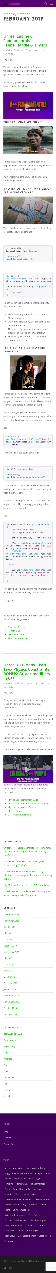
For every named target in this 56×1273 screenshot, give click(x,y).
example (17, 1178)
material (8, 1194)
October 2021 (10, 927)
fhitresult (28, 1178)
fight (38, 1178)
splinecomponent (21, 1209)
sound (43, 1204)
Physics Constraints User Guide (23, 799)
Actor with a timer (16, 634)
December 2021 (11, 914)
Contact (7, 1137)
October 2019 (10, 945)
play (24, 1204)
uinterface (9, 1230)
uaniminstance (21, 1220)
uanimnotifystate (39, 1220)
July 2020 (7, 933)
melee (18, 1194)
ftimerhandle (22, 1183)
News (6, 1052)
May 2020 (8, 939)
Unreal (37, 50)
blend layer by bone (22, 1173)
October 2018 (10, 1008)
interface (37, 1189)
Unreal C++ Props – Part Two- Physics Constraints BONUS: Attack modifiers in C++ (26, 671)
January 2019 (9, 989)
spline (7, 1209)
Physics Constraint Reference (22, 807)
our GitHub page (22, 86)
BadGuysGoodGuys (12, 1033)
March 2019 (9, 976)
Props (29, 683)
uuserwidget (10, 1241)
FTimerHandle (15, 630)
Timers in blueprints (17, 638)
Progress (7, 1058)
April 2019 (8, 970)
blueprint (39, 1173)
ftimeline (8, 1183)
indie (28, 1189)
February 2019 (10, 983)
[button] (51, 3)
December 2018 (11, 995)
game (7, 1189)
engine (7, 1178)
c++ (48, 1173)
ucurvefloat (30, 1225)
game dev (18, 1189)
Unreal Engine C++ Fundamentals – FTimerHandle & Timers (25, 40)
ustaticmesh (45, 1235)
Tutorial (29, 50)
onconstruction (11, 1204)
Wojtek (9, 50)
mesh (26, 1194)
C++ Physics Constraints (19, 814)
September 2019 (11, 952)
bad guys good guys (36, 1168)
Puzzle (6, 1071)
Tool (5, 1083)
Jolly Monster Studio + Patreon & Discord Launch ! (27, 885)
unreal (20, 1230)
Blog (5, 1131)
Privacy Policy (10, 1144)
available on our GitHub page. (38, 749)
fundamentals (38, 1183)
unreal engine (32, 1230)
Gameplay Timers (16, 627)
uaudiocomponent (13, 1225)
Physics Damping (16, 811)
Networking (9, 1046)
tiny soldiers (35, 1215)
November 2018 (11, 1001)
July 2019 (7, 958)
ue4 (41, 1225)
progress (33, 1204)
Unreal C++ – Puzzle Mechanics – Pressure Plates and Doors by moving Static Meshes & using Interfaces (27, 851)
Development (20, 50)
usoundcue (9, 1235)
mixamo (35, 1194)
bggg (7, 1173)
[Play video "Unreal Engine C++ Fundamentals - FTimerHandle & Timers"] (28, 105)
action (7, 1168)
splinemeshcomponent (15, 1215)
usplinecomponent (27, 1235)
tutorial (8, 1220)
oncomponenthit (41, 1199)
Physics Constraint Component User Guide (28, 803)
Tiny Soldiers (9, 1077)
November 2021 (11, 920)
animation (18, 1168)
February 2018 (10, 1014)
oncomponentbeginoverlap (17, 1199)
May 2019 (8, 964)
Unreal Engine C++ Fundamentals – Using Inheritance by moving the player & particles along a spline (27, 875)
